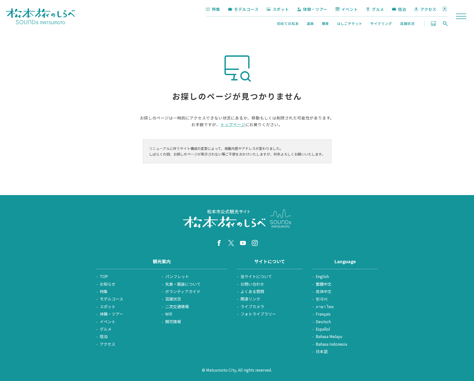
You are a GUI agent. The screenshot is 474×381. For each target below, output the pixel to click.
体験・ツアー (315, 9)
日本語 (322, 351)
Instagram (255, 243)
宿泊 (402, 9)
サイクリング (381, 23)
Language (433, 23)
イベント (349, 9)
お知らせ (108, 284)
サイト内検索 (445, 23)
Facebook (219, 243)
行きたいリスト (444, 9)
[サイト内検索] (445, 23)
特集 (216, 9)
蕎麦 (325, 23)
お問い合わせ (252, 284)
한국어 (322, 299)
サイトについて (269, 261)
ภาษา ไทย (325, 306)
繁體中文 (324, 284)
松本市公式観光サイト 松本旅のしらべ (40, 16)
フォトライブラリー (258, 314)
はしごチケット (349, 23)
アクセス (428, 9)
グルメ (378, 9)
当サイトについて (256, 276)
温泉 (310, 23)
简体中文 (324, 291)
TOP (104, 276)
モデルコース (246, 9)
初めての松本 (288, 23)
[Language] (433, 23)
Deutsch (323, 321)
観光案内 (162, 261)
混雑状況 (407, 23)
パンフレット (177, 276)
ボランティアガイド (182, 291)
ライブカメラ (252, 306)
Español (323, 329)
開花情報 (173, 321)
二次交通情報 (177, 306)
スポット (281, 9)
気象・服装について (183, 284)
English (322, 276)
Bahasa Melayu (329, 336)
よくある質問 (252, 291)
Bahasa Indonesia (331, 344)
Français (323, 314)
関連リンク (250, 299)
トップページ (232, 124)
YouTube (243, 243)
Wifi (168, 314)
